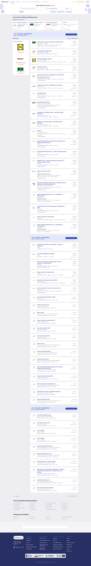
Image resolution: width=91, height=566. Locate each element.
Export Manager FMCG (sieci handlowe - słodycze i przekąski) (50, 245)
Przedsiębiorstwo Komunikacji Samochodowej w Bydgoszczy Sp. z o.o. (49, 400)
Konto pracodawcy (43, 542)
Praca (18, 15)
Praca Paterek (16, 509)
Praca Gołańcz (49, 508)
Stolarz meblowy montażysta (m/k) (46, 320)
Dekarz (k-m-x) (41, 343)
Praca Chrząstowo (65, 508)
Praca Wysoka (32, 506)
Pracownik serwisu (42, 66)
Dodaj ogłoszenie (45, 1)
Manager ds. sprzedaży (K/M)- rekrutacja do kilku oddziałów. (49, 122)
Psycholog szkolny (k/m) (43, 480)
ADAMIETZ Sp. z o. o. (41, 298)
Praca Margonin (33, 509)
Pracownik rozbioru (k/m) (43, 335)
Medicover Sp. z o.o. (40, 86)
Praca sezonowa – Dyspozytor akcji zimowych (49, 288)
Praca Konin (15, 518)
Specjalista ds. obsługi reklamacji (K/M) (47, 280)
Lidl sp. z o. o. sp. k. (40, 60)
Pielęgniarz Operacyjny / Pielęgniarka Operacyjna (49, 85)
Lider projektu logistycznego (44, 51)
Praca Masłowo (65, 503)
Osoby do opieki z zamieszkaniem (45, 216)
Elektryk (65, 22)
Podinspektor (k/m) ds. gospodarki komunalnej (49, 391)
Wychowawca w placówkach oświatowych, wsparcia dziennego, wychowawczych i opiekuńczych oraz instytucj (50, 471)
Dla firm (87, 1)
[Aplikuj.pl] (18, 537)
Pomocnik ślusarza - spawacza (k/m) (46, 461)
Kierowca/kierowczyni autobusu (45, 487)
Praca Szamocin (16, 506)
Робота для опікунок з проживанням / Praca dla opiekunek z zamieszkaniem (49, 262)
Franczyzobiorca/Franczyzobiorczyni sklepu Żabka (37, 22)
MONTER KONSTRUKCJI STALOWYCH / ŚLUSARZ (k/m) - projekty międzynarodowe (51, 141)
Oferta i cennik (42, 538)
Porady (23, 1)
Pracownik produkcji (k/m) (43, 328)
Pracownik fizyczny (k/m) (43, 422)
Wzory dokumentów (57, 542)
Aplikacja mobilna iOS (57, 548)
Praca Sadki (32, 504)
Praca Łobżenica (49, 506)
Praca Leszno (48, 518)
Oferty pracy (12, 1)
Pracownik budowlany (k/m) (44, 415)
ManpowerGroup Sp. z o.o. (42, 52)
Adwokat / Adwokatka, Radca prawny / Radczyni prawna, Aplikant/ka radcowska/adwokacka (51, 183)
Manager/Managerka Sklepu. (44, 58)
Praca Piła (48, 516)
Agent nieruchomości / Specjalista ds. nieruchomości (20, 22)
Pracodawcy (18, 1)
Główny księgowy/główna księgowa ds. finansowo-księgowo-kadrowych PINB (50, 367)
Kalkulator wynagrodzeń (35, 1)
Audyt (38, 172)
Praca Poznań (16, 516)
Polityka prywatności (71, 542)
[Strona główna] (5, 2)
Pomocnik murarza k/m (43, 359)
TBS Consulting (39, 209)
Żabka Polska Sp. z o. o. (41, 43)
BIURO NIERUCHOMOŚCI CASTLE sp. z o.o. (44, 76)
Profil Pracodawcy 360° (44, 540)
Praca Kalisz (32, 516)
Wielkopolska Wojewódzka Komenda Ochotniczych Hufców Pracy (48, 447)
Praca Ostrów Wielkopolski (67, 516)
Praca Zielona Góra (17, 503)
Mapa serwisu (69, 550)
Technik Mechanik (41, 93)
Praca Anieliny (64, 504)
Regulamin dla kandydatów (31, 546)
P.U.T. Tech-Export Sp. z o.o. (42, 132)
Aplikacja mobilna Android (58, 546)
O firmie (68, 538)
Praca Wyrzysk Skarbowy (51, 503)
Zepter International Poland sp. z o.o (43, 115)
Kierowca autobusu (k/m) (43, 399)
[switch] (71, 34)
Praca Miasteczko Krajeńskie (19, 508)
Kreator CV (28, 1)
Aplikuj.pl (14, 15)
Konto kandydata (80, 1)
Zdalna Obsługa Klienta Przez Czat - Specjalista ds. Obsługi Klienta (50, 195)
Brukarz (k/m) (40, 312)
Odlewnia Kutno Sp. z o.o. (41, 94)
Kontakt (68, 540)
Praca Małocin (64, 506)
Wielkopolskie (22, 15)
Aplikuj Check (69, 544)
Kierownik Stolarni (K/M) (52, 22)
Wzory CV (55, 540)
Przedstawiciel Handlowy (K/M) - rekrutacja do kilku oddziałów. (50, 113)
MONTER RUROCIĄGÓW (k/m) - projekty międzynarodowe (52, 151)
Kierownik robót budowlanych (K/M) (46, 297)
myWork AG (39, 163)
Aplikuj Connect (70, 546)
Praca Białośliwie (16, 504)
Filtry (22, 11)
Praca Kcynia (32, 508)
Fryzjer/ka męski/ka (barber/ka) (45, 376)
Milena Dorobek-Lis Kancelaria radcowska (44, 185)
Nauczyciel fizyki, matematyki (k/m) (46, 383)
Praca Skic (64, 509)
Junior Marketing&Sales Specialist (45, 253)
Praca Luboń (64, 518)
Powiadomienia (29, 548)
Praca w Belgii (40, 430)
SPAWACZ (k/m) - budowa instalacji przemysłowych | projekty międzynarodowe (50, 161)
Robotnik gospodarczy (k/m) (44, 453)
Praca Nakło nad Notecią (51, 509)
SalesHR (38, 247)
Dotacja (68, 548)
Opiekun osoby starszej (43, 304)
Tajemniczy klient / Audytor (44, 171)
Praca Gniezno (32, 518)
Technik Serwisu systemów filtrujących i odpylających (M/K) (51, 207)
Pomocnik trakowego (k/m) (44, 351)
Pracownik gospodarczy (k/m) (44, 446)
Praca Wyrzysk (32, 503)
